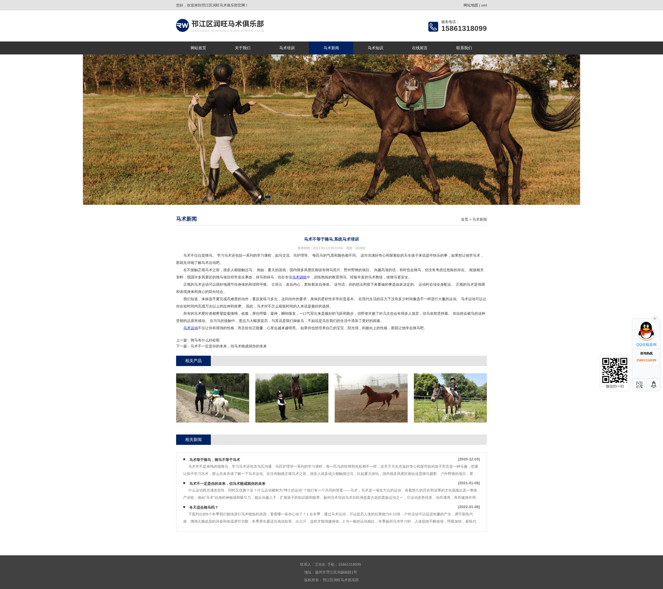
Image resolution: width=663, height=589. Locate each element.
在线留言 (420, 48)
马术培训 (287, 48)
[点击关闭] (655, 318)
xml (484, 5)
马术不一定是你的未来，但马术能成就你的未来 (229, 346)
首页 (464, 219)
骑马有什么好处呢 (205, 340)
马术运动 (190, 328)
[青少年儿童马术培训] (212, 398)
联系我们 (464, 48)
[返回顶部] (654, 385)
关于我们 (242, 48)
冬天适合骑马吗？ (203, 507)
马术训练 (299, 277)
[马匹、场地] (371, 398)
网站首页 (198, 48)
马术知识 (375, 48)
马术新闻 (331, 48)
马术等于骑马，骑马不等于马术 (214, 460)
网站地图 (471, 5)
